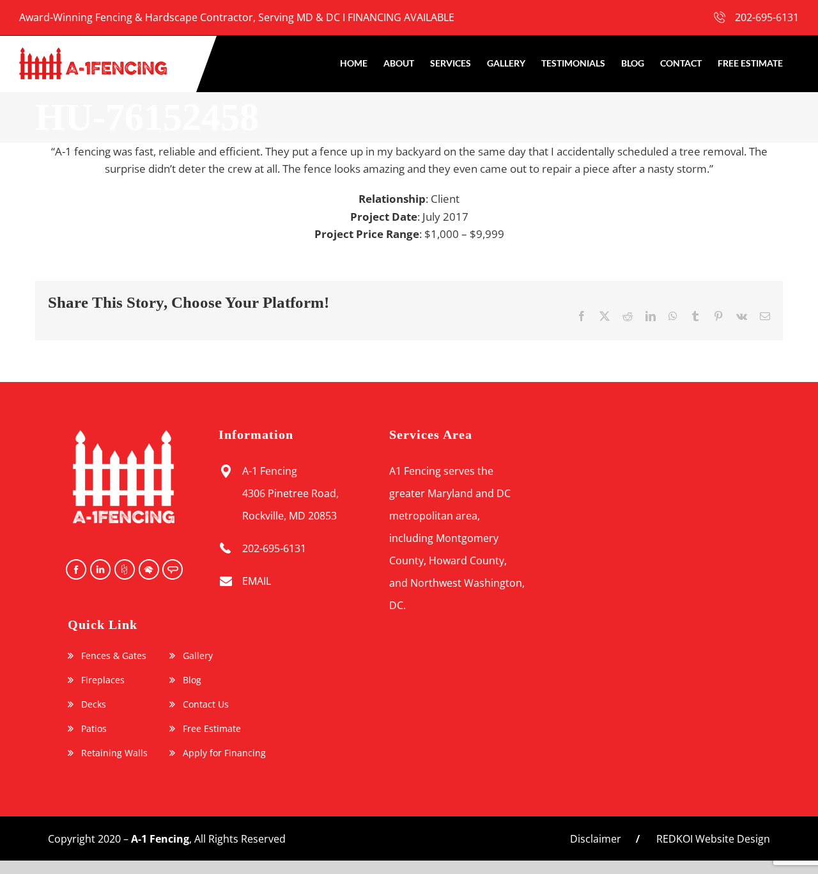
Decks (93, 704)
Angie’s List (172, 569)
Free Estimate (212, 729)
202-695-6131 (767, 17)
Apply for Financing (224, 753)
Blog (192, 680)
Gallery (198, 656)
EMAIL (256, 581)
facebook (75, 569)
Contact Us (206, 704)
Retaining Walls (114, 753)
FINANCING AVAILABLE (401, 17)
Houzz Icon (123, 569)
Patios (94, 729)
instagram (99, 569)
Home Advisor (147, 569)
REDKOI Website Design (713, 839)
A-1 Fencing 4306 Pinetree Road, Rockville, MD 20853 (290, 493)
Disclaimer (595, 839)
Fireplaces (103, 680)
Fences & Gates (113, 656)
